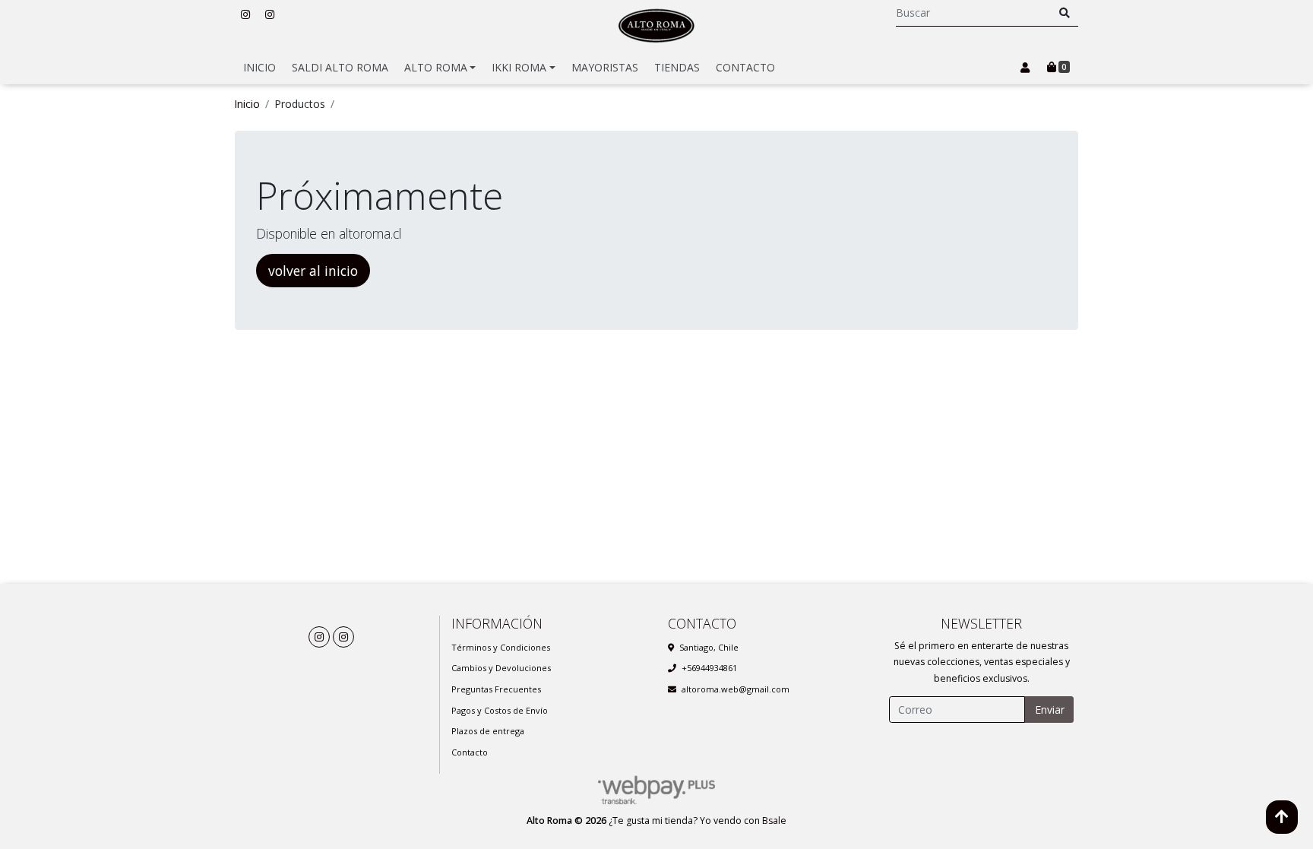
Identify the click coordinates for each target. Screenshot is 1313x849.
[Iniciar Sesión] (1024, 67)
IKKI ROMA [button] (519, 67)
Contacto (469, 752)
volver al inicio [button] (313, 270)
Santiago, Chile (709, 647)
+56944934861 (709, 667)
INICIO (259, 67)
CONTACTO (745, 67)
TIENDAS (677, 67)
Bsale (774, 820)
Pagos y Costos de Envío (499, 710)
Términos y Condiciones (500, 647)
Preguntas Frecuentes (496, 689)
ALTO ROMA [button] (435, 67)
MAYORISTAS (604, 67)
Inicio (247, 104)
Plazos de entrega (487, 731)
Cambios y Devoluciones (501, 667)
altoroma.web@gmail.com (735, 689)
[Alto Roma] (656, 25)
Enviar (1050, 709)
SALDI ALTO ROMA (340, 67)
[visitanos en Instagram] (245, 14)
